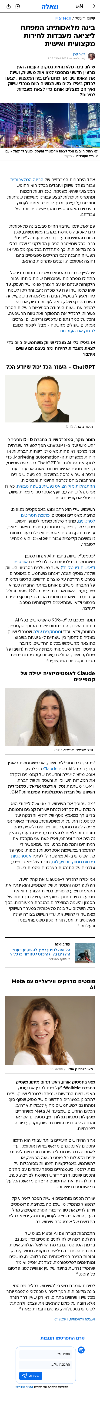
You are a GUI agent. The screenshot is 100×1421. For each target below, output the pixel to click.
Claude (50, 769)
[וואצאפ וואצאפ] (17, 6)
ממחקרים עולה (47, 632)
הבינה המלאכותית (26, 180)
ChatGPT (61, 1319)
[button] (79, 6)
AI (93, 1319)
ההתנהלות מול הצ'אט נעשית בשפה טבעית (56, 486)
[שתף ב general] (8, 6)
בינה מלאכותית (80, 1319)
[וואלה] (50, 6)
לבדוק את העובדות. (77, 331)
